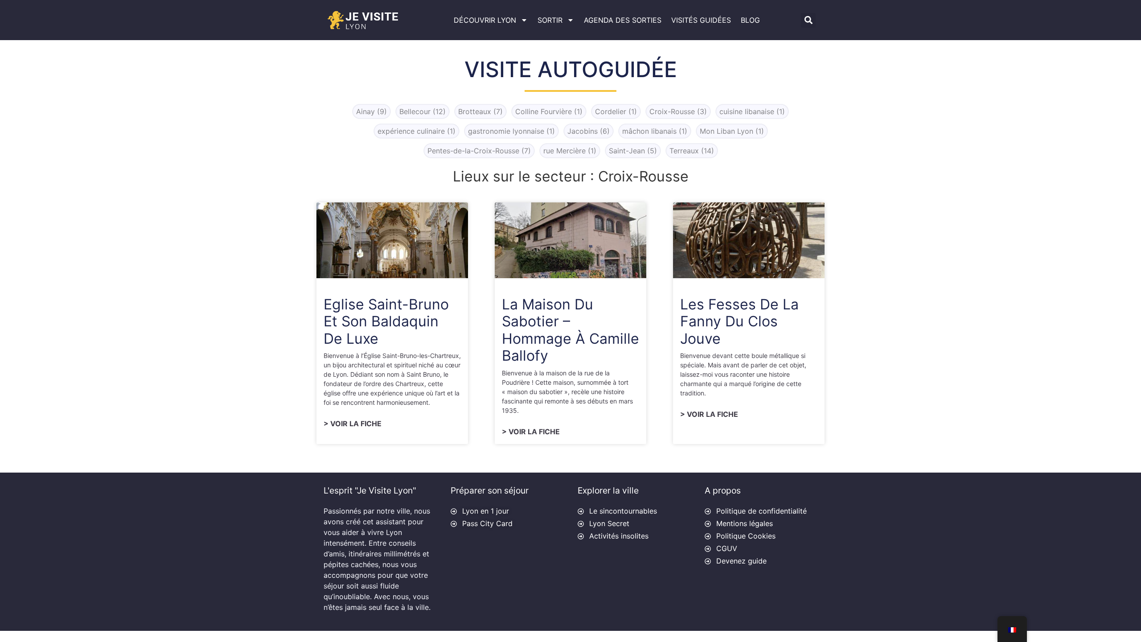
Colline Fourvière (549, 111)
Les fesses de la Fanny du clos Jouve (739, 321)
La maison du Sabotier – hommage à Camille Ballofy (570, 330)
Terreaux (691, 150)
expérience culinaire (417, 131)
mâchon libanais (654, 131)
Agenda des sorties (622, 20)
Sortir (550, 20)
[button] (808, 20)
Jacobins (588, 131)
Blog (750, 20)
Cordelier (616, 111)
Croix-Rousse (678, 111)
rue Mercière (569, 150)
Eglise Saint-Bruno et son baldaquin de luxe (386, 321)
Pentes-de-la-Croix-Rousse (479, 150)
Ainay (371, 111)
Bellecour (422, 111)
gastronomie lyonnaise (511, 131)
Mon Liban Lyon (732, 131)
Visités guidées (701, 20)
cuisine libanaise (752, 111)
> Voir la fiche (353, 423)
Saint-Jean (633, 150)
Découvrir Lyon (485, 20)
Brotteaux (480, 111)
